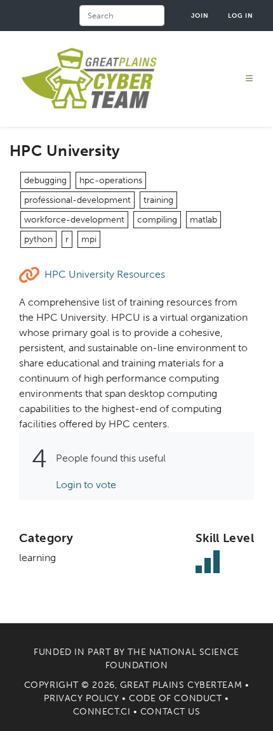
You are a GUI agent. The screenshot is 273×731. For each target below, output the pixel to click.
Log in (240, 15)
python (38, 239)
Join (200, 15)
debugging (45, 180)
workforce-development (74, 219)
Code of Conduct (175, 698)
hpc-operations (110, 180)
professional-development (77, 200)
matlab (203, 219)
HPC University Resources (104, 274)
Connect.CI (102, 711)
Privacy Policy (81, 698)
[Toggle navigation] (249, 79)
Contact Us (170, 711)
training (158, 200)
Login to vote (86, 485)
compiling (157, 219)
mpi (89, 239)
